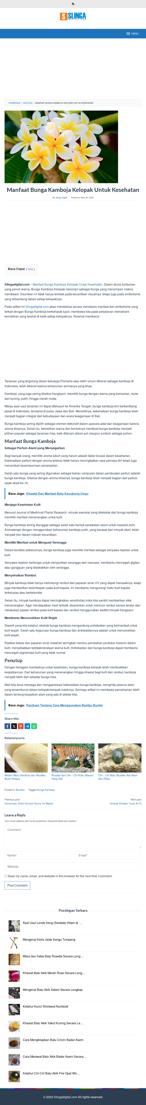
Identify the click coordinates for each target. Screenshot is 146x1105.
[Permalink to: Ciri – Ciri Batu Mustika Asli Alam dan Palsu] (119, 758)
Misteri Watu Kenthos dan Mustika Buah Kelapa (25, 776)
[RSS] (73, 4)
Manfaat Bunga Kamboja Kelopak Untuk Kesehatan (67, 284)
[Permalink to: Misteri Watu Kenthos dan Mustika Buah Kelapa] (26, 758)
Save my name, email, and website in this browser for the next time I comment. (60, 876)
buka (30, 269)
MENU (135, 33)
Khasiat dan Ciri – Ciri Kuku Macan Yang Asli (72, 776)
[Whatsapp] (34, 726)
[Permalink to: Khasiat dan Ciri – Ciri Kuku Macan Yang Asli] (73, 758)
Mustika (20, 790)
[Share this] (7, 726)
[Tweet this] (14, 726)
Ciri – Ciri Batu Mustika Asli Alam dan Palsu (117, 776)
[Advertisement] (73, 68)
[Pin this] (21, 726)
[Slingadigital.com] (73, 16)
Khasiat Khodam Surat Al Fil (125, 801)
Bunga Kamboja (46, 790)
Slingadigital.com (37, 306)
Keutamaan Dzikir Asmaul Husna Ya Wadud (29, 801)
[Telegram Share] (27, 726)
